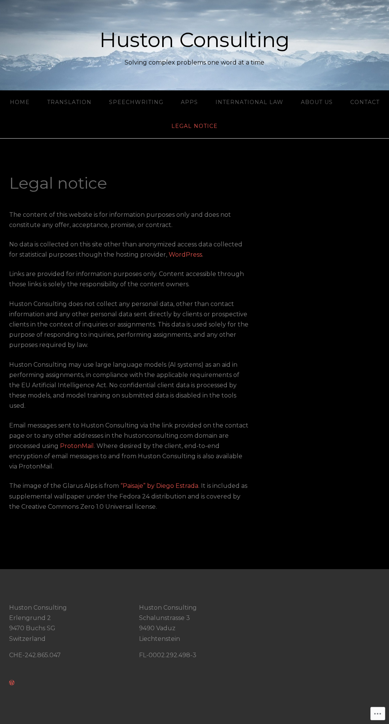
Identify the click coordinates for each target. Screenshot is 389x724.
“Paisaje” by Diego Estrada (159, 485)
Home (20, 102)
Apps (189, 102)
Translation (69, 102)
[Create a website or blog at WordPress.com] (11, 682)
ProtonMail (77, 446)
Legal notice (194, 126)
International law (249, 102)
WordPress (185, 254)
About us (317, 102)
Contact (365, 102)
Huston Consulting (194, 39)
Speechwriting (136, 102)
